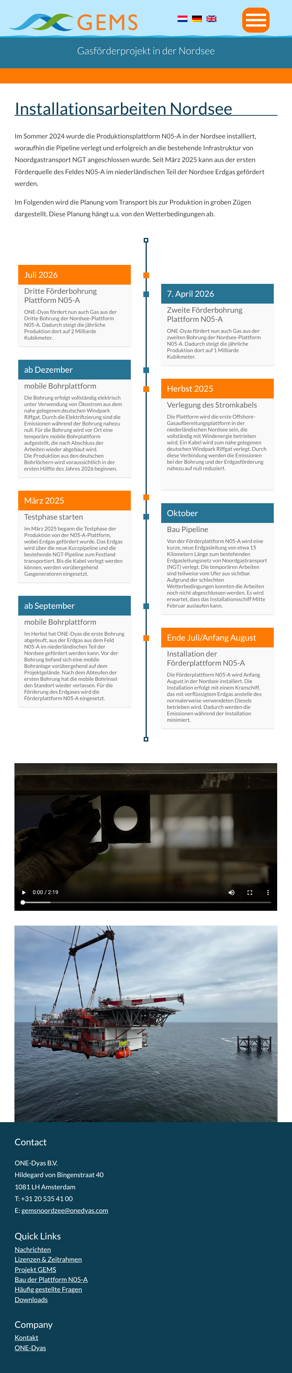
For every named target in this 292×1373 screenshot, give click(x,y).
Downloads (31, 1300)
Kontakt (26, 1338)
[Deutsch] (197, 19)
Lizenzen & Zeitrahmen (48, 1259)
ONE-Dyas (30, 1348)
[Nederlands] (182, 19)
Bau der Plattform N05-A (50, 1279)
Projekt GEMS (35, 1270)
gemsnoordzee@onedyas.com (64, 1210)
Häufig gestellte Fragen (48, 1289)
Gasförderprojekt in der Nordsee (146, 50)
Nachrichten (32, 1249)
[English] (211, 19)
